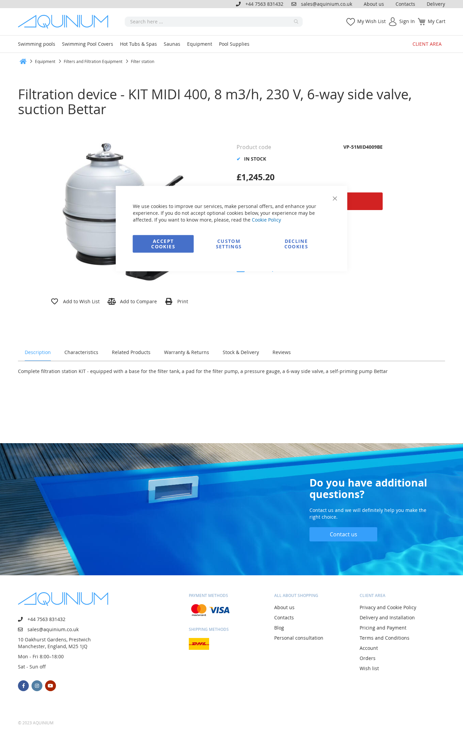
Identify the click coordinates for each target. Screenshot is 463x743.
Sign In (407, 21)
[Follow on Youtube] (50, 685)
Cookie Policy (266, 219)
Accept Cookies (163, 243)
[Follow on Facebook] (23, 685)
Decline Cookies (296, 243)
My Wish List (371, 21)
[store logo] (65, 21)
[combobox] (214, 22)
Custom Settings (229, 243)
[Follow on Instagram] (37, 685)
